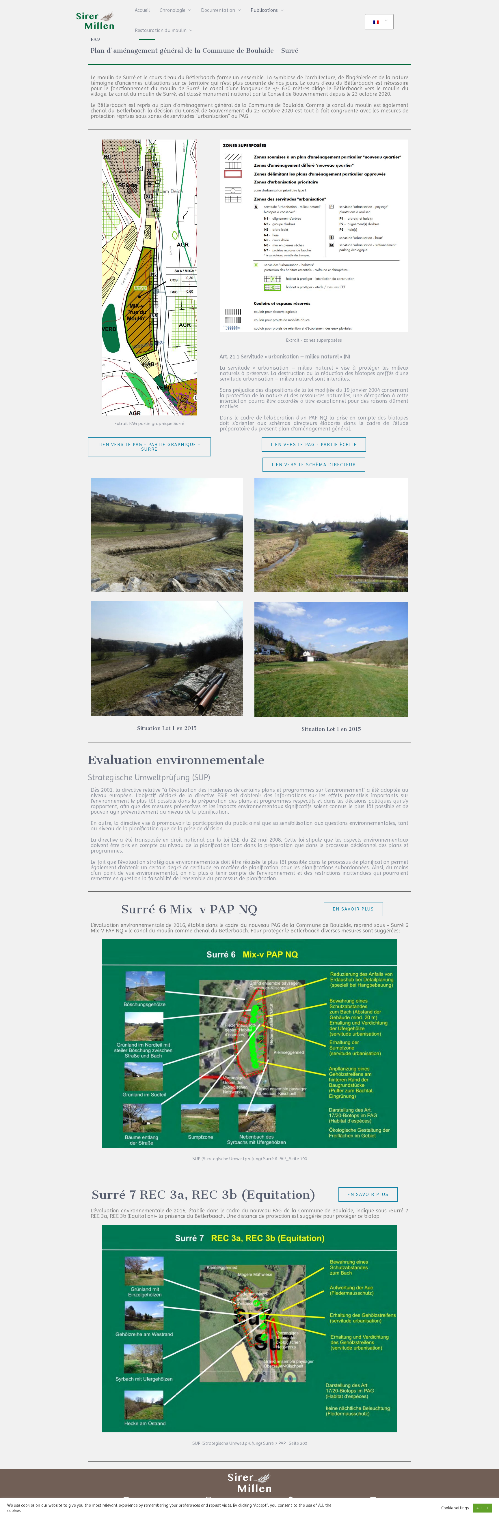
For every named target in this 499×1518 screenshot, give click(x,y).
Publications (264, 10)
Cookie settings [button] (455, 1508)
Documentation (218, 10)
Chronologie (172, 10)
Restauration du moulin (161, 30)
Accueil (142, 10)
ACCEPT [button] (482, 1508)
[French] (378, 22)
